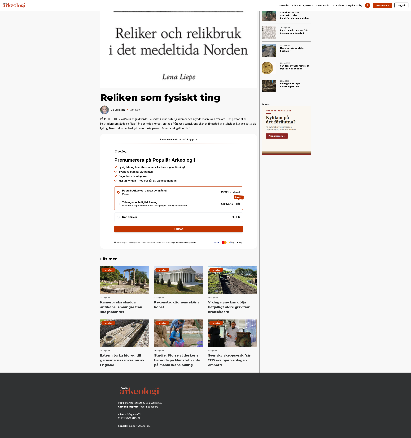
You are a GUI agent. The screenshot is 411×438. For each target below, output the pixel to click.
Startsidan (284, 5)
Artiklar (295, 5)
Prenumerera (382, 5)
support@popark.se (140, 425)
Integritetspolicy (354, 5)
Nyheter (307, 5)
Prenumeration (323, 5)
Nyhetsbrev (338, 5)
